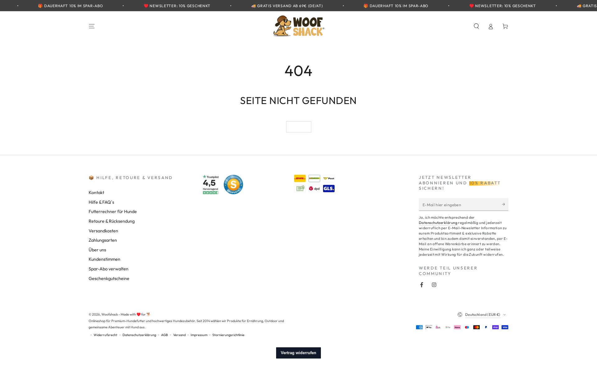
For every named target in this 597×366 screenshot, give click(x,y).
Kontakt (96, 192)
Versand (179, 335)
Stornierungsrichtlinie (228, 335)
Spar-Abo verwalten (108, 269)
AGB (164, 335)
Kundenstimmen (104, 259)
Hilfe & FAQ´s (101, 202)
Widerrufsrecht (105, 335)
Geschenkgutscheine (109, 278)
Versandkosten (103, 231)
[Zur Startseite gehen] (298, 26)
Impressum (199, 335)
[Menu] (92, 26)
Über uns (97, 250)
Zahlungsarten (103, 240)
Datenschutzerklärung (438, 222)
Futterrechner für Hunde (113, 211)
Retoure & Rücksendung (112, 221)
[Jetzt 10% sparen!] (505, 204)
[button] (476, 26)
